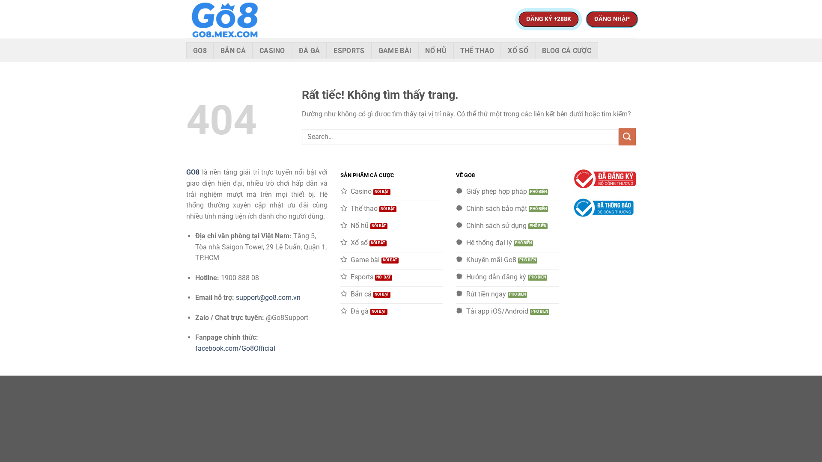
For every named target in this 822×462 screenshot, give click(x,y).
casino (272, 51)
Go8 (200, 51)
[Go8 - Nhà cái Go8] (229, 19)
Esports (349, 51)
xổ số (518, 51)
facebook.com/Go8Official (235, 348)
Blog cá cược (566, 51)
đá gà (309, 51)
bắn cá (233, 51)
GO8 (193, 172)
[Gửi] (627, 136)
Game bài (395, 51)
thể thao (477, 51)
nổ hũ (436, 51)
